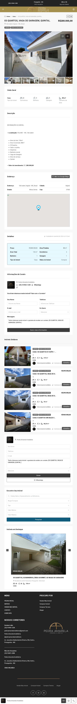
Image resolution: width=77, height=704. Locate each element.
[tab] (62, 36)
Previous (7, 550)
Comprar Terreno (45, 607)
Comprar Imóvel (45, 604)
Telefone (43, 299)
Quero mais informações (38, 330)
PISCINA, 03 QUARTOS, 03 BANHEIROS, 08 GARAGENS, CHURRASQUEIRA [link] (38, 578)
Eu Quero (43, 308)
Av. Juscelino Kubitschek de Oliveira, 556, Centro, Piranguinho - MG (19, 641)
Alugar (42, 610)
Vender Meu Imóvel (46, 601)
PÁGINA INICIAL (9, 601)
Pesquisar (38, 519)
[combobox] (55, 312)
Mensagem (11, 317)
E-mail (9, 308)
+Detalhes (66, 362)
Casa (14, 16)
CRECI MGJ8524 (9, 668)
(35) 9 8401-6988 (9, 653)
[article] (38, 561)
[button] (68, 16)
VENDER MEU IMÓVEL (10, 607)
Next (69, 550)
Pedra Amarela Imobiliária (12, 634)
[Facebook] (33, 692)
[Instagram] (38, 692)
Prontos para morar (17, 27)
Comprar (7, 27)
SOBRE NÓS (8, 613)
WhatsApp (37, 285)
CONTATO (7, 610)
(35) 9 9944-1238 (9, 627)
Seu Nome (10, 299)
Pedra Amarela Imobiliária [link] (44, 363)
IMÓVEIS (7, 604)
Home (8, 16)
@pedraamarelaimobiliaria (12, 637)
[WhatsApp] (44, 692)
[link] (17, 356)
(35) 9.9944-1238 (12, 3)
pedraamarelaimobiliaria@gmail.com (16, 631)
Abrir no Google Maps (61, 176)
